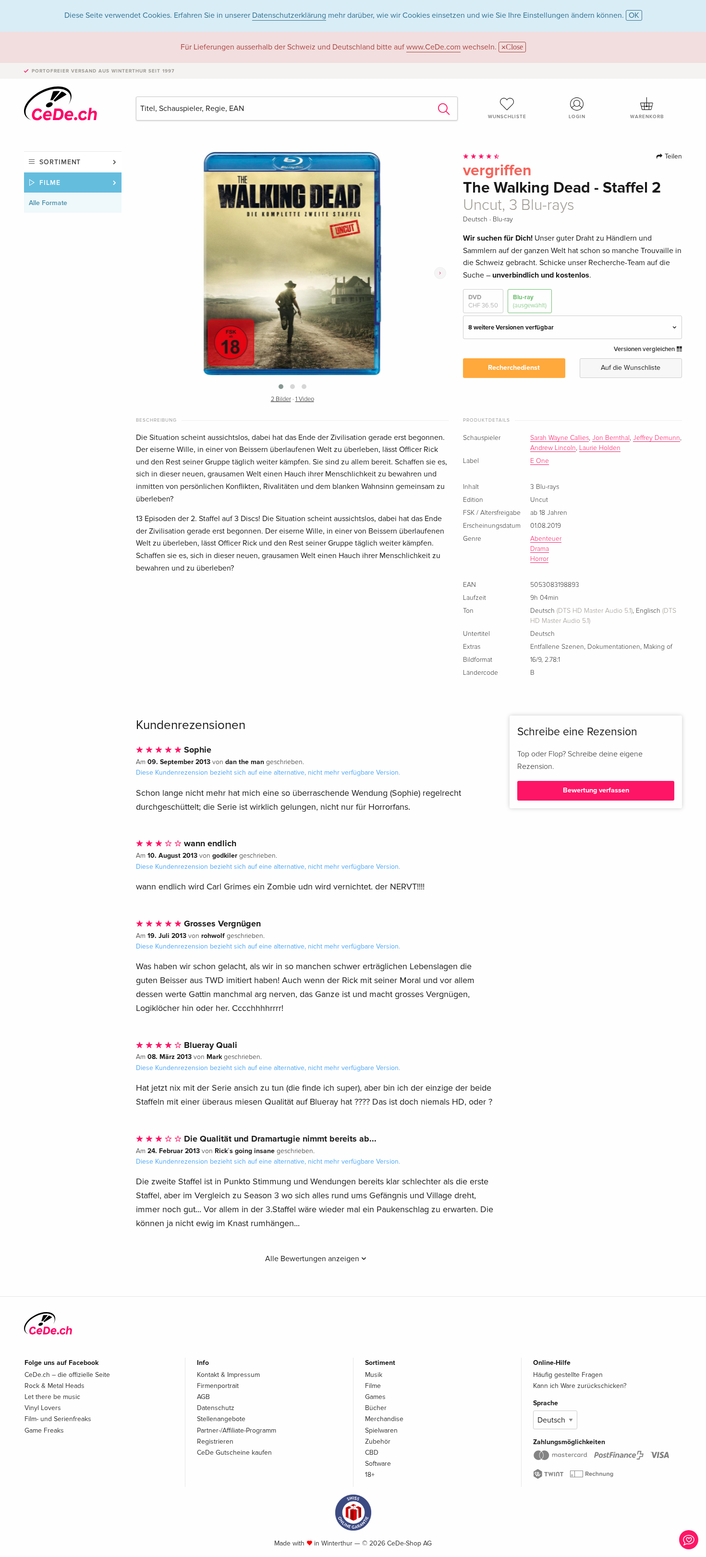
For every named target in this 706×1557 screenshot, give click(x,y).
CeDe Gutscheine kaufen (234, 1452)
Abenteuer (545, 538)
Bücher (376, 1408)
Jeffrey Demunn (656, 438)
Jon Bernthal (611, 438)
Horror (539, 559)
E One (539, 461)
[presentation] (440, 273)
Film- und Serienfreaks (57, 1419)
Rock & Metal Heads (54, 1386)
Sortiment (60, 162)
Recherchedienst (514, 368)
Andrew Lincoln (553, 448)
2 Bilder (281, 399)
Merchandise (384, 1419)
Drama (539, 549)
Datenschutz (215, 1408)
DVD (483, 301)
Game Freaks (44, 1430)
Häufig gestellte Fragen (568, 1375)
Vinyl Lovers (42, 1408)
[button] (281, 386)
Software (378, 1464)
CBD (371, 1452)
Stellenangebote (221, 1419)
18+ (370, 1475)
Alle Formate (48, 203)
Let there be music (52, 1397)
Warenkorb (647, 117)
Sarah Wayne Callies (559, 438)
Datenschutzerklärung (289, 15)
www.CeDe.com (433, 47)
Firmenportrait (218, 1386)
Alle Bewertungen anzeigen (313, 1259)
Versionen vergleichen (645, 349)
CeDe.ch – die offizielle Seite (67, 1375)
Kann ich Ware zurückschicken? (579, 1386)
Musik (373, 1375)
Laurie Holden (600, 448)
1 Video (304, 399)
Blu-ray (530, 301)
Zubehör (377, 1441)
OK (634, 15)
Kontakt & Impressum (228, 1375)
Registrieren (215, 1441)
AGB (203, 1397)
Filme (50, 183)
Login (577, 117)
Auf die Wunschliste (630, 368)
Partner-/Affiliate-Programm (236, 1430)
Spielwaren (381, 1430)
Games (375, 1397)
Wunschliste (507, 117)
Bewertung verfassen (596, 790)
